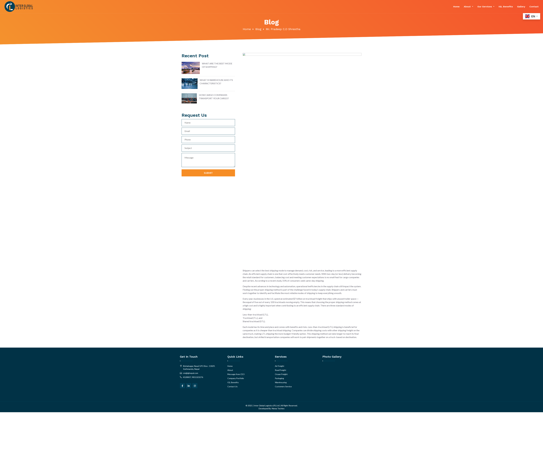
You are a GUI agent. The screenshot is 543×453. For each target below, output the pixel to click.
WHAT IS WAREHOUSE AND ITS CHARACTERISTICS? (216, 82)
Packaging (279, 378)
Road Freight (280, 370)
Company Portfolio (235, 378)
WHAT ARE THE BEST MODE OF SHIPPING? (217, 65)
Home (456, 6)
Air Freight (279, 366)
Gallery (521, 6)
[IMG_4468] (356, 369)
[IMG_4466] (343, 369)
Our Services (485, 6)
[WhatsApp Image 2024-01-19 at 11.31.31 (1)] (356, 379)
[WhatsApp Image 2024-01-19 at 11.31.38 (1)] (343, 390)
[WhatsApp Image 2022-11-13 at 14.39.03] (329, 379)
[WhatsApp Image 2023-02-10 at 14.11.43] (343, 379)
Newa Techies (278, 408)
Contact (534, 6)
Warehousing (281, 382)
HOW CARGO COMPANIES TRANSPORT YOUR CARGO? (214, 97)
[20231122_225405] (329, 369)
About (467, 6)
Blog (258, 29)
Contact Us (232, 386)
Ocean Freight (281, 374)
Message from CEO (236, 374)
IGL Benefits (506, 6)
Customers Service (283, 386)
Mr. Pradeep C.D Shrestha (283, 29)
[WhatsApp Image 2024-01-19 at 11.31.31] (329, 390)
